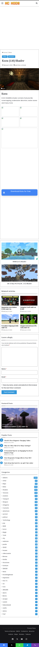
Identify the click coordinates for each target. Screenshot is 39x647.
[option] (19, 418)
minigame (6, 505)
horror (5, 529)
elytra (4, 593)
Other (10, 52)
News (4, 572)
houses (5, 550)
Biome (5, 596)
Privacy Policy (31, 628)
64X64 (5, 559)
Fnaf (4, 614)
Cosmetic (6, 508)
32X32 (4, 547)
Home (5, 52)
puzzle (5, 544)
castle (5, 608)
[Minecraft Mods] (12, 3)
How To (5, 581)
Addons (5, 478)
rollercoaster (7, 553)
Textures (5, 493)
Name (4, 369)
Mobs (4, 487)
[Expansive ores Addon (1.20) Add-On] (10, 301)
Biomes (5, 556)
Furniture (5, 566)
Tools (4, 535)
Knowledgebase (8, 575)
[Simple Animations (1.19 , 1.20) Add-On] (28, 319)
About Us (31, 631)
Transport (6, 499)
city (4, 538)
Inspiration (6, 578)
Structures (6, 562)
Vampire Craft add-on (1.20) (28, 308)
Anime (5, 611)
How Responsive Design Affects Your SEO (17, 458)
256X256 (5, 590)
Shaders (11, 56)
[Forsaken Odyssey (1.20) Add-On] (10, 319)
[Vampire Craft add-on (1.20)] (28, 301)
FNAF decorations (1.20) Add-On (15, 426)
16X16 (4, 526)
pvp (4, 523)
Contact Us (24, 631)
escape (5, 599)
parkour (5, 517)
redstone (6, 541)
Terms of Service (10, 631)
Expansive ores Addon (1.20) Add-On (9, 308)
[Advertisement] (19, 28)
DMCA (18, 631)
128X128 (5, 569)
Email (4, 377)
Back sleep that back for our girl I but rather (18, 463)
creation (5, 496)
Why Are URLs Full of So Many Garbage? (17, 446)
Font (4, 587)
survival (5, 514)
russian (5, 602)
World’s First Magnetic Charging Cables (17, 440)
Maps (4, 484)
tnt (4, 584)
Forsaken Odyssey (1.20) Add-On (10, 327)
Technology (6, 520)
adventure (6, 511)
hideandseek (7, 605)
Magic (4, 532)
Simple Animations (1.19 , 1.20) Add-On (28, 327)
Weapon (5, 502)
